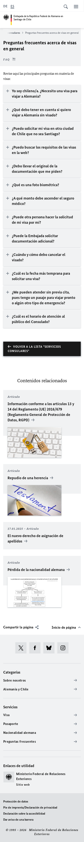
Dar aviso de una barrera (18, 819)
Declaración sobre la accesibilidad (24, 813)
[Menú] (76, 6)
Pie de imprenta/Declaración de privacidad (30, 807)
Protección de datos (15, 801)
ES (12, 6)
